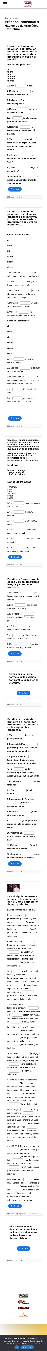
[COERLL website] (23, 1302)
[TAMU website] (23, 1309)
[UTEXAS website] (23, 1314)
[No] (44, 1343)
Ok (17, 1347)
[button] (5, 4)
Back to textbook (12, 18)
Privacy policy (27, 1347)
